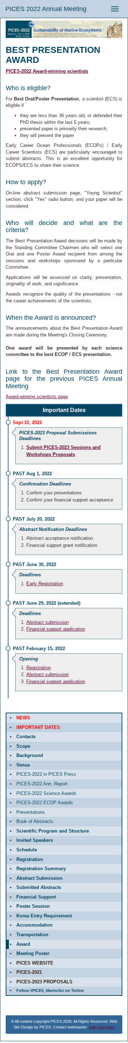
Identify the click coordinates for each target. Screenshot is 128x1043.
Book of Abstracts (34, 821)
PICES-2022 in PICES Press (46, 774)
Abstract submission (47, 622)
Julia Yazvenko (102, 1027)
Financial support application (55, 629)
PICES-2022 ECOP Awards (44, 802)
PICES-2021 (29, 972)
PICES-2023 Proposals (44, 981)
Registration (38, 667)
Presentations (30, 812)
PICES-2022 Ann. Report (42, 783)
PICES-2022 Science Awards (46, 793)
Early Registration (44, 583)
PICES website (34, 963)
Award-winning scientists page (37, 396)
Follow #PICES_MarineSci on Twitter (50, 990)
